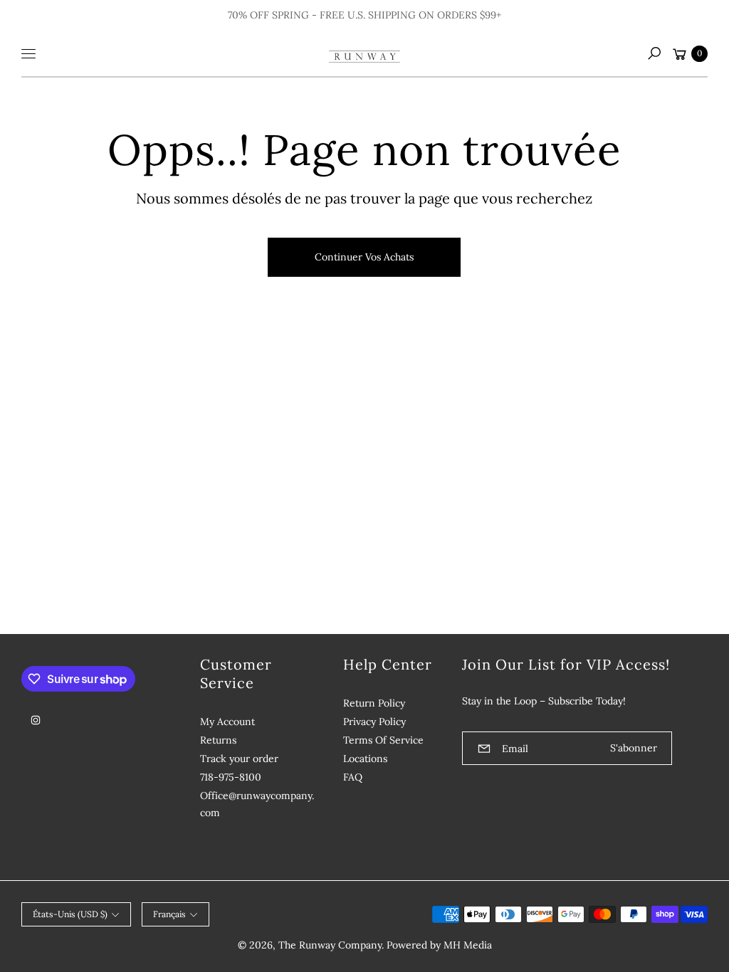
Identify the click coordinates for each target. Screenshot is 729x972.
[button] (654, 53)
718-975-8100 (230, 777)
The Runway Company (330, 945)
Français (169, 914)
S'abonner (633, 747)
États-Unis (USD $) (70, 914)
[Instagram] (35, 720)
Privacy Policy (374, 721)
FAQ (352, 777)
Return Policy (374, 703)
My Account (227, 721)
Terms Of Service (383, 740)
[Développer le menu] (28, 53)
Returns (218, 740)
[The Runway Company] (364, 53)
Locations (365, 758)
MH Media (468, 945)
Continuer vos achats (364, 256)
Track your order (239, 758)
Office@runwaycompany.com (257, 804)
